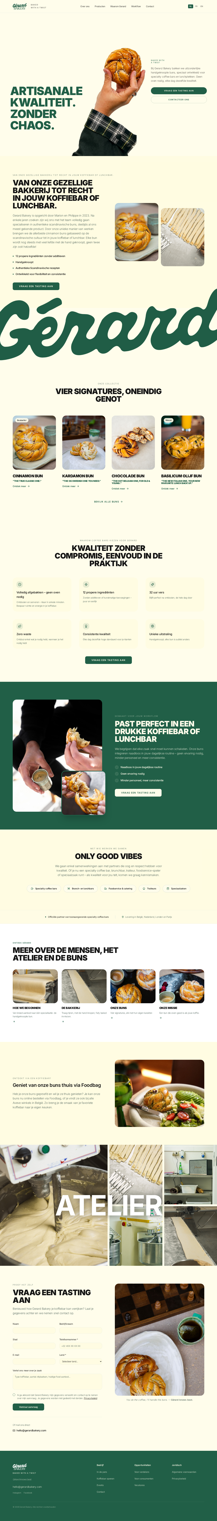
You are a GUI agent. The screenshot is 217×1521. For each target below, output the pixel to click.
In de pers (102, 1472)
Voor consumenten (143, 1478)
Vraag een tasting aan (179, 90)
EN (201, 6)
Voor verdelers (141, 1472)
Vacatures (139, 1485)
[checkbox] (14, 1394)
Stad (15, 1339)
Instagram (17, 1493)
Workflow (136, 6)
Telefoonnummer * (68, 1339)
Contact (150, 6)
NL (190, 6)
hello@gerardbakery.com (31, 1430)
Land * (62, 1355)
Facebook (28, 1493)
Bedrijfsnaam (66, 1323)
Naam (16, 1323)
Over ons (85, 6)
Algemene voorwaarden (184, 1472)
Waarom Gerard (118, 6)
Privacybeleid (90, 1398)
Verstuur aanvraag (28, 1407)
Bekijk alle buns (106, 501)
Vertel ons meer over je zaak (27, 1370)
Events (100, 1485)
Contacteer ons (178, 99)
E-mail (16, 1355)
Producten (100, 6)
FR (196, 6)
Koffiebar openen (105, 1478)
